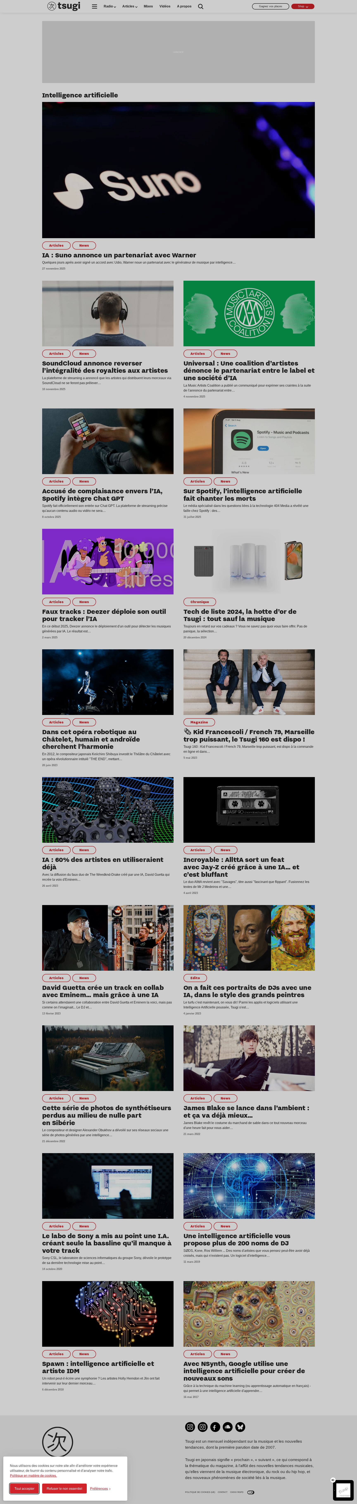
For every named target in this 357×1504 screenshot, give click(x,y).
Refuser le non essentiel (64, 1488)
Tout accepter (24, 1488)
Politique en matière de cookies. (33, 1475)
